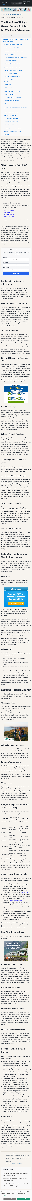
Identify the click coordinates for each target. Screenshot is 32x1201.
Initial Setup (8, 84)
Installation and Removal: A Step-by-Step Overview (14, 80)
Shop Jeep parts (9, 210)
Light (13, 3)
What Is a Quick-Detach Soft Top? (13, 44)
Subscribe (16, 273)
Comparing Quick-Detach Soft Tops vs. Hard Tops (15, 107)
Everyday (5, 3)
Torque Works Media (17, 1163)
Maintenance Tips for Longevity (12, 91)
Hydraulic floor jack (9, 214)
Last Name (5, 262)
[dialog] (16, 1195)
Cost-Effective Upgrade (11, 60)
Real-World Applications (10, 115)
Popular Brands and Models (11, 112)
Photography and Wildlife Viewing (13, 128)
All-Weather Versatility (10, 54)
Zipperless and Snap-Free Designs (13, 70)
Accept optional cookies (23, 1198)
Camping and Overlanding (11, 121)
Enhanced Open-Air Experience (12, 63)
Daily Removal (8, 87)
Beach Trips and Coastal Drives (12, 125)
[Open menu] (28, 3)
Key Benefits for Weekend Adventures (13, 48)
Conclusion (6, 134)
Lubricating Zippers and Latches (13, 97)
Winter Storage (8, 103)
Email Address (6, 267)
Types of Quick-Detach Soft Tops (12, 67)
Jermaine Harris (11, 1154)
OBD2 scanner (8, 212)
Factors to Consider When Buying (12, 131)
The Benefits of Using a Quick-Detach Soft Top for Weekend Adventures (15, 40)
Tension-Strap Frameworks (11, 73)
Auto (20, 3)
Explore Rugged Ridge (15, 900)
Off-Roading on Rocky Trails (11, 118)
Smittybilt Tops (13, 909)
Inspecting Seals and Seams (12, 100)
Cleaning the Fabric (10, 94)
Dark (16, 3)
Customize (4, 1195)
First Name (5, 257)
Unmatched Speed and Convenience (14, 51)
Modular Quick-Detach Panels (12, 76)
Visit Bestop (24, 892)
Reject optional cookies (10, 1198)
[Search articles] (24, 3)
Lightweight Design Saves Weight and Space (16, 57)
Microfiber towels (9, 216)
